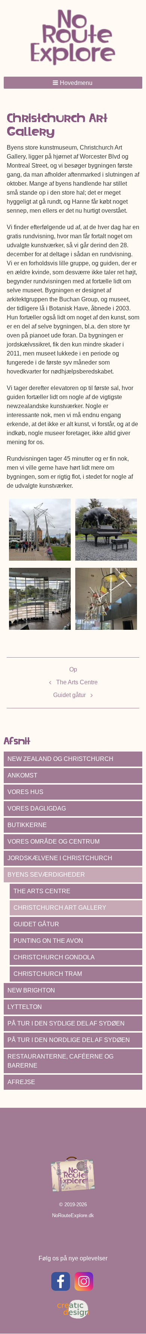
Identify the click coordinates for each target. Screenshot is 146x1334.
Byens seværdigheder (46, 874)
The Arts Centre (77, 682)
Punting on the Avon (48, 941)
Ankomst (22, 775)
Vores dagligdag (36, 808)
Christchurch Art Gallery (59, 907)
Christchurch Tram (47, 974)
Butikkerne (27, 825)
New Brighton (31, 990)
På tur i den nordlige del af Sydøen (68, 1040)
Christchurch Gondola (54, 957)
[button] (73, 83)
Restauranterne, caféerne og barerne (60, 1061)
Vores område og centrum (53, 841)
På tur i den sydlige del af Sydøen (66, 1023)
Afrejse (21, 1082)
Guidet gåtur (69, 695)
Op (73, 669)
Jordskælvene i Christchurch (59, 858)
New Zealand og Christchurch (60, 759)
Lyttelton (24, 1007)
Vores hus (25, 792)
